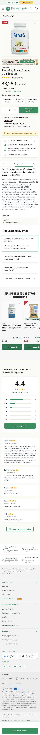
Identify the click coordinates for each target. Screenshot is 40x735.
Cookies (27, 720)
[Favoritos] (34, 22)
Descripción (7, 164)
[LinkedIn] (15, 666)
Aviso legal (5, 720)
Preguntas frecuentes (22, 164)
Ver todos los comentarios (20, 529)
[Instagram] (10, 666)
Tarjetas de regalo (11, 599)
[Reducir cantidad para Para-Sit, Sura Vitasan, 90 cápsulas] (4, 110)
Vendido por (18, 141)
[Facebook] (4, 666)
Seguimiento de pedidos (11, 613)
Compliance (6, 594)
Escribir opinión (20, 426)
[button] (2, 8)
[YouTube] (20, 666)
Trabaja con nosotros (10, 644)
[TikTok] (26, 666)
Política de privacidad (17, 720)
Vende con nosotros (9, 640)
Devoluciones (7, 621)
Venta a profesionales (10, 636)
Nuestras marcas (8, 590)
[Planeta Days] (20, 62)
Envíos (4, 617)
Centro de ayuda (9, 560)
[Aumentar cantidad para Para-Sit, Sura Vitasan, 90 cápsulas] (15, 110)
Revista (5, 586)
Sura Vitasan (6, 67)
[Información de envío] (34, 140)
